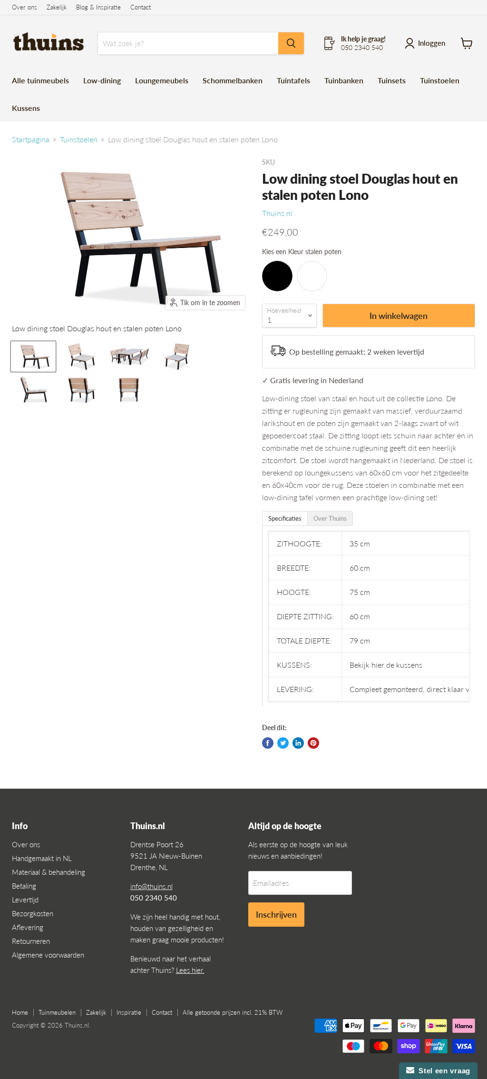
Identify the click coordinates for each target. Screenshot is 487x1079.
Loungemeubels (161, 80)
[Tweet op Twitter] (283, 743)
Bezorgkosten (32, 913)
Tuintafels (293, 80)
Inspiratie (129, 1012)
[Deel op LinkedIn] (298, 743)
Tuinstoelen (439, 80)
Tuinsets (392, 80)
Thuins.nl (277, 213)
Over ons (24, 7)
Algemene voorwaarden (48, 954)
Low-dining (102, 80)
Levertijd (25, 899)
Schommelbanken (233, 80)
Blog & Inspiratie (98, 7)
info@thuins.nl (151, 886)
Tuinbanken (343, 80)
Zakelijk (57, 7)
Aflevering (27, 927)
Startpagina (30, 139)
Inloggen (431, 43)
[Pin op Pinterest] (313, 743)
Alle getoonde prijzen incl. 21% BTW (232, 1012)
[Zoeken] (291, 43)
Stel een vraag (442, 1071)
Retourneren (31, 941)
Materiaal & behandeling (48, 872)
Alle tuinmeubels (40, 80)
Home (20, 1012)
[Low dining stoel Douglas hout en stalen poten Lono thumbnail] (33, 356)
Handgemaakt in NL (42, 858)
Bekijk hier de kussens (386, 664)
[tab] (285, 518)
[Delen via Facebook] (267, 743)
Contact (140, 7)
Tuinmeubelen (57, 1012)
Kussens (26, 107)
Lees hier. (190, 970)
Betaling (24, 885)
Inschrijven (276, 914)
